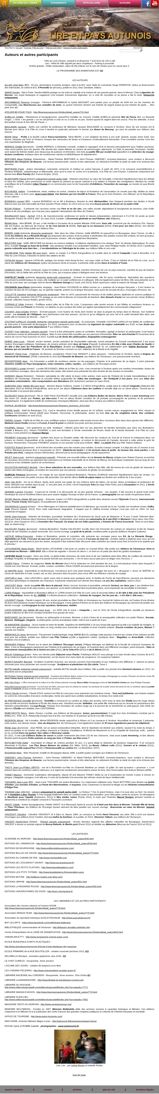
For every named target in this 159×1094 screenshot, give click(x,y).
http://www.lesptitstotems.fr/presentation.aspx (61, 872)
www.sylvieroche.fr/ (68, 1026)
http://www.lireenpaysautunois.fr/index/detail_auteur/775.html (64, 913)
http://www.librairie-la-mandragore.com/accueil (60, 980)
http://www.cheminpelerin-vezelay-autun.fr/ (55, 970)
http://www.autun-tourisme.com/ (46, 1016)
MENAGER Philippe (15, 644)
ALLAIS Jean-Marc (14, 85)
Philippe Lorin (84, 346)
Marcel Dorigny (125, 797)
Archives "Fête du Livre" (34, 48)
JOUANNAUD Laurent (16, 506)
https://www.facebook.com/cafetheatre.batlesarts (46, 922)
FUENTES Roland (14, 447)
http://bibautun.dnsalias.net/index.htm (71, 927)
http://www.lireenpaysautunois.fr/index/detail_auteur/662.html (92, 932)
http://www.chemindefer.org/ (53, 858)
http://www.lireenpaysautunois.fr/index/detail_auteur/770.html (68, 853)
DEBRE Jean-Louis (15, 341)
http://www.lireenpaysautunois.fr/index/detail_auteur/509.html (66, 843)
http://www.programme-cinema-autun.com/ (47, 937)
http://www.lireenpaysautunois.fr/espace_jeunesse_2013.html (59, 405)
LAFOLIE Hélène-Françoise (19, 536)
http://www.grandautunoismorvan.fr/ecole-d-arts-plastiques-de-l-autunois (40, 946)
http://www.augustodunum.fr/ (76, 918)
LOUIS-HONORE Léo (16, 610)
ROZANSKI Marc (13, 753)
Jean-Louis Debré (44, 194)
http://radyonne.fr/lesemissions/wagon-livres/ (74, 1021)
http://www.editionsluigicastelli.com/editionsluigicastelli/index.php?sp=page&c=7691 (46, 999)
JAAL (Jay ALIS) (13, 482)
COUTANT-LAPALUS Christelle (20, 322)
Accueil (19, 48)
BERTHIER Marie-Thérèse (18, 159)
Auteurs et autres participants (75, 48)
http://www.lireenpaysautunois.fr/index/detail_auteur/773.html (67, 992)
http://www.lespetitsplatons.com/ (57, 867)
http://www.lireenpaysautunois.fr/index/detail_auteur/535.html (71, 886)
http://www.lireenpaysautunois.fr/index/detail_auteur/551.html (56, 881)
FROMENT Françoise (16, 437)
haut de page (79, 1075)
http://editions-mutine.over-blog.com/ (44, 877)
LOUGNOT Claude (14, 600)
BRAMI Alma (11, 223)
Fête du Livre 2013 (53, 48)
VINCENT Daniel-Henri (16, 822)
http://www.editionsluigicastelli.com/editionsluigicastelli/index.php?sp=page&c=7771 (46, 987)
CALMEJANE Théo (14, 253)
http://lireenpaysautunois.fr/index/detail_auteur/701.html (61, 112)
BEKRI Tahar (11, 137)
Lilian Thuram (40, 184)
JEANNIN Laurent (14, 492)
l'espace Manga (40, 433)
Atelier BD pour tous (36, 253)
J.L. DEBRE (40, 595)
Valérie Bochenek (138, 346)
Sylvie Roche (78, 1065)
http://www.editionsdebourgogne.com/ (55, 848)
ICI (101, 71)
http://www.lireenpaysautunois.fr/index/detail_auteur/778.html (35, 908)
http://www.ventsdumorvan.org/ (56, 1004)
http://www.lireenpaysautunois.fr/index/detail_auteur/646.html (63, 838)
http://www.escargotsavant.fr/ (59, 862)
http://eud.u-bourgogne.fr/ (60, 891)
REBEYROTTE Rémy (16, 713)
